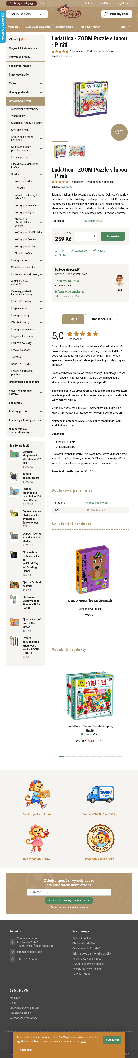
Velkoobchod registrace (24, 1018)
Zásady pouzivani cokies (87, 969)
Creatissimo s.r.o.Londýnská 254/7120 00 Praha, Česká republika (35, 942)
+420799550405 (27, 959)
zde (83, 1041)
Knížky (15, 174)
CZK (86, 3)
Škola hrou (15, 402)
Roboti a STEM (20, 364)
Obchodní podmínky (84, 943)
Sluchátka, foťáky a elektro (26, 122)
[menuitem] (14, 27)
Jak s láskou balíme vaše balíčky (91, 953)
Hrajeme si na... (20, 308)
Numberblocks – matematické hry (19, 430)
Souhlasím (112, 1039)
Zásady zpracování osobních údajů (69, 906)
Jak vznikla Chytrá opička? (25, 1007)
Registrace (123, 3)
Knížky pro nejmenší (26, 212)
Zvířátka (16, 357)
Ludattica (66, 186)
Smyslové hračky (19, 74)
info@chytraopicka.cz (69, 291)
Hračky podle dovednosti (24, 381)
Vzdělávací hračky (20, 65)
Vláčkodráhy (18, 115)
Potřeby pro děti (18, 411)
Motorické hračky (21, 301)
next (126, 586)
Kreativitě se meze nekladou (22, 138)
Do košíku (113, 236)
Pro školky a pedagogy (21, 3)
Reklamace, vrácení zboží (87, 958)
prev (54, 586)
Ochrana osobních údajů (86, 948)
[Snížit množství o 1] (77, 236)
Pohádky (20, 188)
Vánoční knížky (23, 181)
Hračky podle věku (20, 92)
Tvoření (13, 83)
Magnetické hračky (22, 336)
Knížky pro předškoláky (28, 232)
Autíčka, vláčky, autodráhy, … (20, 282)
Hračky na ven (19, 260)
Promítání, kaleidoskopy (25, 274)
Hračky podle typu (20, 101)
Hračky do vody (20, 315)
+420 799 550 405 (67, 281)
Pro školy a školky (20, 1013)
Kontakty (15, 997)
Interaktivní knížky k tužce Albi (26, 196)
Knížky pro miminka (26, 205)
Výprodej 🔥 (16, 39)
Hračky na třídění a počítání (22, 372)
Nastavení (26, 1049)
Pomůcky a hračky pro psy (25, 420)
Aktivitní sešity (23, 253)
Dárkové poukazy (21, 343)
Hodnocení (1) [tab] (101, 319)
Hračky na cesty (20, 350)
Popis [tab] (73, 319)
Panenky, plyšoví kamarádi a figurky (21, 293)
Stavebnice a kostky (23, 267)
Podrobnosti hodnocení (100, 181)
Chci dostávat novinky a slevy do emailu (69, 900)
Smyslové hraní (20, 129)
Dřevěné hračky (20, 322)
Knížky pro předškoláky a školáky (23, 222)
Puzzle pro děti (20, 157)
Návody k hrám (81, 974)
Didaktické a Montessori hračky (25, 165)
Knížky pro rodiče (25, 246)
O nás (13, 1002)
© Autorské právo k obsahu (88, 963)
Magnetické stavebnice (23, 48)
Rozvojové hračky (19, 57)
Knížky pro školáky (26, 239)
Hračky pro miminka (22, 329)
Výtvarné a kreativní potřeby (21, 392)
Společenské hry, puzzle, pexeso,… (21, 148)
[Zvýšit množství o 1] (94, 236)
